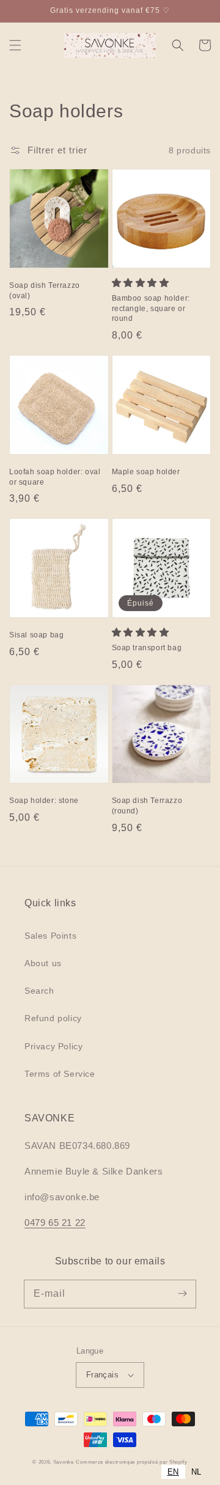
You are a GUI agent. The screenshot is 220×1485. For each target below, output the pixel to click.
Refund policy (53, 1018)
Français (102, 1374)
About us (43, 963)
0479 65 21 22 (55, 1222)
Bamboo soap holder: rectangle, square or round (151, 308)
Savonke (63, 1462)
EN (173, 1471)
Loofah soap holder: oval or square (54, 477)
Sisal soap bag (36, 635)
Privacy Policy (53, 1046)
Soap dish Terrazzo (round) (147, 805)
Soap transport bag (147, 648)
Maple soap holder (146, 472)
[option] (196, 1472)
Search (39, 991)
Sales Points (50, 936)
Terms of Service (59, 1074)
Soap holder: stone (44, 800)
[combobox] (173, 1472)
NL (196, 1471)
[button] (15, 45)
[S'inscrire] (182, 1293)
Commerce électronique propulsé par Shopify (131, 1462)
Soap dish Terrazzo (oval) (44, 290)
